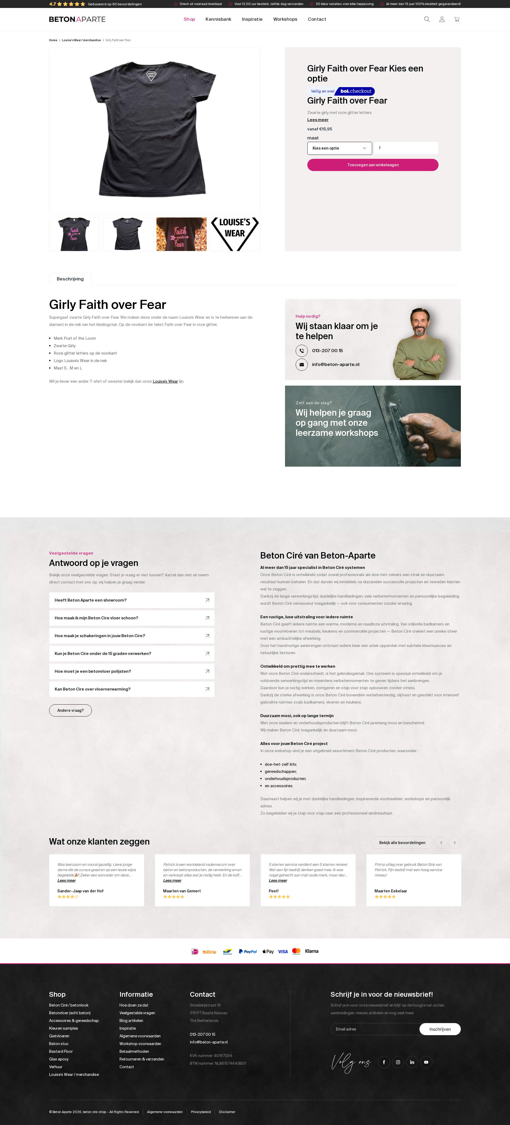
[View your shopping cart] (457, 19)
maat (313, 138)
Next (455, 843)
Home (53, 40)
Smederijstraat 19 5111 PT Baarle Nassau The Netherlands (208, 1013)
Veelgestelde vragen (137, 1013)
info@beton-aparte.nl (335, 364)
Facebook (384, 1062)
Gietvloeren (59, 1036)
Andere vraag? (70, 710)
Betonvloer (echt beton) (70, 1013)
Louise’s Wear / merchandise (74, 1074)
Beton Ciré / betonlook (68, 1005)
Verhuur (55, 1066)
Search (427, 19)
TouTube (426, 1062)
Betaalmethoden (134, 1051)
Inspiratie (252, 19)
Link (373, 426)
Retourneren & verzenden (142, 1059)
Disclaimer (227, 1112)
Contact (317, 19)
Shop (189, 19)
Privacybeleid (201, 1112)
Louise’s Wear (165, 381)
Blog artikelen (131, 1020)
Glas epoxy (59, 1059)
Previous (441, 843)
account (442, 19)
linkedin (412, 1062)
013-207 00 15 (327, 350)
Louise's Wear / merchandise (81, 40)
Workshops (285, 19)
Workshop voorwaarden (140, 1043)
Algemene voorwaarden (140, 1036)
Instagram (398, 1062)
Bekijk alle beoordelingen (402, 842)
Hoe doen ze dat (134, 1005)
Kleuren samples (63, 1028)
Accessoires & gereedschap (74, 1020)
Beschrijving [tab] (70, 279)
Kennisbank (218, 19)
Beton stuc (59, 1043)
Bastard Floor (61, 1051)
